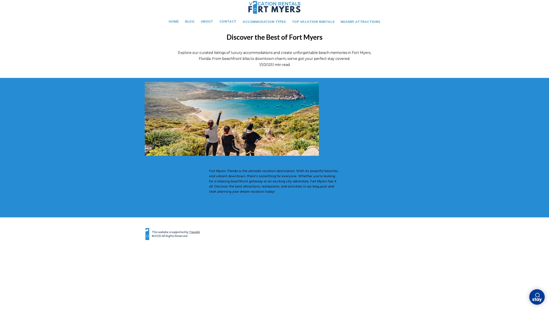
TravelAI (194, 232)
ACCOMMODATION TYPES (264, 21)
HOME (174, 21)
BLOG (189, 21)
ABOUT (207, 21)
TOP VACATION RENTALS (313, 21)
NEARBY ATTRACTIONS (360, 21)
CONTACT (228, 21)
